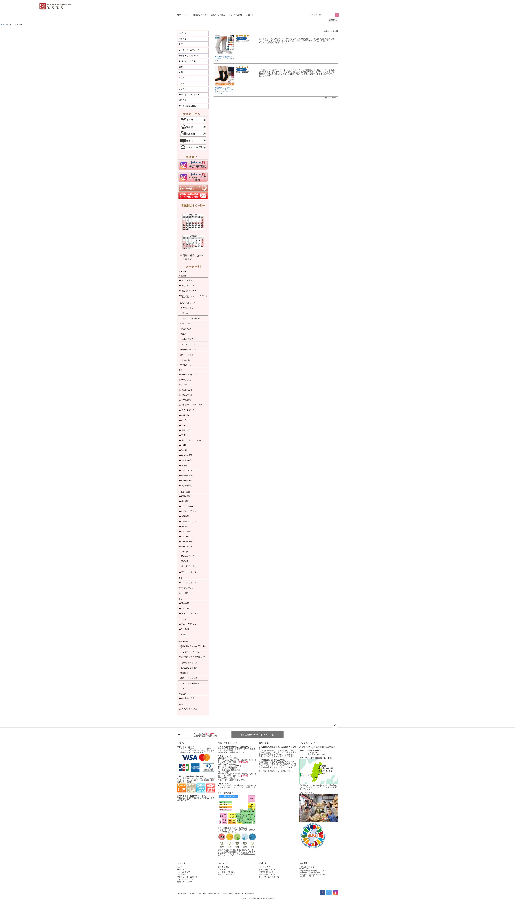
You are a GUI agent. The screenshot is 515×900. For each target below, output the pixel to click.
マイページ (223, 863)
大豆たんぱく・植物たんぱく (193, 657)
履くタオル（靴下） (189, 566)
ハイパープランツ (188, 511)
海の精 (184, 450)
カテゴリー (182, 863)
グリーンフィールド (189, 613)
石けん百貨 (186, 496)
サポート (263, 863)
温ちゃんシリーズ (187, 303)
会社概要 (303, 863)
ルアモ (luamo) (187, 506)
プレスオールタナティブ (191, 405)
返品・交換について (267, 874)
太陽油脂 (185, 516)
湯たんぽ (182, 100)
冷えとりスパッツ (188, 285)
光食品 (184, 465)
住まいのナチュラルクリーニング (193, 647)
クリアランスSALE (189, 709)
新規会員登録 (223, 867)
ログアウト (183, 39)
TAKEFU (185, 536)
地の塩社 (185, 501)
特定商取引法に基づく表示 (215, 893)
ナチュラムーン (186, 360)
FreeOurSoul (186, 480)
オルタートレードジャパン (192, 440)
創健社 (184, 445)
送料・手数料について (227, 743)
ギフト (183, 688)
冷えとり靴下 (187, 280)
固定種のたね (182, 874)
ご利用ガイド (207, 798)
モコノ (183, 334)
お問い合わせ (195, 893)
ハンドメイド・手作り (189, 683)
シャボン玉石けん (188, 521)
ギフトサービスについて (269, 877)
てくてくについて (307, 743)
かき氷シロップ (183, 872)
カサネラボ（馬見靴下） (190, 318)
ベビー (182, 83)
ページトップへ (335, 725)
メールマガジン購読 (226, 872)
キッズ (182, 78)
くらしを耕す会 (186, 339)
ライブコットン (186, 308)
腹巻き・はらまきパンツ (189, 55)
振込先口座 (187, 782)
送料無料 (184, 673)
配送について (249, 854)
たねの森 (185, 608)
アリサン (185, 435)
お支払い (181, 743)
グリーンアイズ (187, 410)
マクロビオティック (188, 663)
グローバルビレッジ (188, 349)
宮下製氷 (185, 629)
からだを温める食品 (187, 106)
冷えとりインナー (188, 291)
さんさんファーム (188, 390)
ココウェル (186, 430)
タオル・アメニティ (185, 879)
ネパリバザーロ (187, 460)
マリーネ (184, 313)
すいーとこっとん (187, 344)
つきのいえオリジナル (190, 470)
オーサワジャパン (188, 375)
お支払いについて (266, 872)
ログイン (182, 33)
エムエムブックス (188, 582)
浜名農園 (185, 603)
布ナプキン (181, 869)
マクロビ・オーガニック (187, 877)
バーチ (184, 420)
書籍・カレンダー (184, 882)
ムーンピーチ (187, 541)
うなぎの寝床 (186, 329)
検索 (337, 15)
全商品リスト (252, 893)
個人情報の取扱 (236, 893)
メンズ (182, 89)
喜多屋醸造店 (187, 485)
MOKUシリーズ (187, 556)
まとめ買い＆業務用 (188, 668)
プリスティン (186, 365)
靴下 (181, 44)
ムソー (184, 385)
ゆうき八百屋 (187, 455)
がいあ (184, 526)
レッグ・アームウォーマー (190, 50)
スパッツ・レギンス (187, 61)
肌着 (181, 67)
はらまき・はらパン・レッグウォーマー (194, 296)
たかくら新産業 (186, 355)
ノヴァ (184, 425)
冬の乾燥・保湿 (187, 698)
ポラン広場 (186, 380)
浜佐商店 (185, 415)
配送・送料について (267, 869)
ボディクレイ (187, 547)
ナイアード (186, 531)
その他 (183, 635)
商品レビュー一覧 (225, 874)
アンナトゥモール (188, 572)
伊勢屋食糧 (186, 400)
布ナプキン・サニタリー (189, 95)
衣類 (181, 72)
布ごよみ (185, 561)
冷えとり (181, 867)
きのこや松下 (187, 395)
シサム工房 (185, 324)
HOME (3, 24)
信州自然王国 (187, 475)
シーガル (185, 593)
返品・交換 (263, 743)
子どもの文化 (187, 588)
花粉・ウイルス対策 (188, 678)
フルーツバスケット (189, 624)
